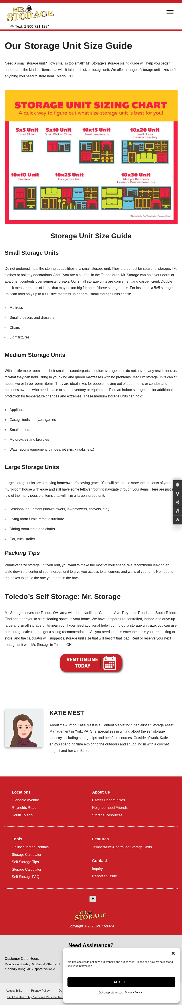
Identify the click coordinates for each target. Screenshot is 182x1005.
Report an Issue (104, 876)
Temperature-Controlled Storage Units (122, 847)
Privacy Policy (133, 992)
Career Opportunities (108, 800)
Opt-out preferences (111, 992)
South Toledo (165, 613)
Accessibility (14, 990)
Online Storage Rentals (30, 847)
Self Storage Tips (25, 862)
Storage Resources (107, 815)
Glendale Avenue (25, 800)
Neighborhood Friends (110, 807)
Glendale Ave (109, 613)
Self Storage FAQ (25, 877)
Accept (121, 982)
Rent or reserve (143, 638)
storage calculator (25, 632)
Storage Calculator (26, 854)
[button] (173, 953)
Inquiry (97, 869)
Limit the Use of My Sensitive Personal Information (40, 997)
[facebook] (92, 899)
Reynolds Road (134, 613)
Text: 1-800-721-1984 (31, 26)
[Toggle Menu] (170, 13)
